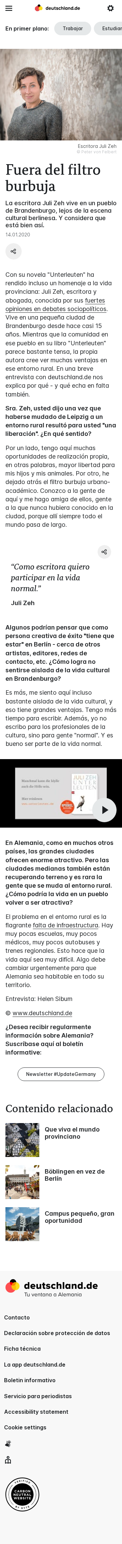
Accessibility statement (36, 1411)
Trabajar (73, 28)
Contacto (17, 1317)
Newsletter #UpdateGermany (61, 1074)
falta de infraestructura (65, 925)
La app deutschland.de (34, 1364)
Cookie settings (25, 1427)
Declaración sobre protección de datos (57, 1333)
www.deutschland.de (42, 1013)
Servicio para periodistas (38, 1396)
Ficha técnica (22, 1348)
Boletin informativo (30, 1380)
